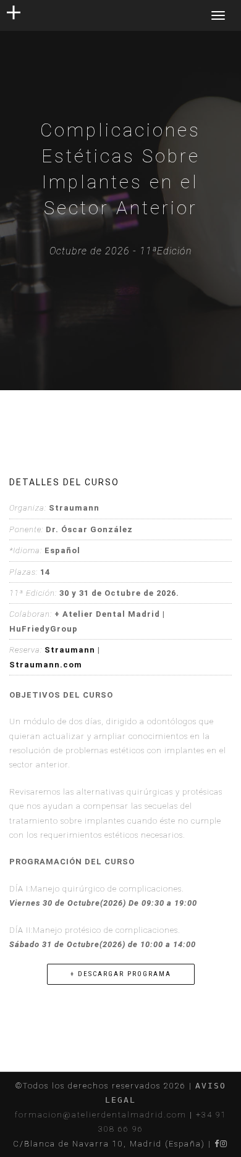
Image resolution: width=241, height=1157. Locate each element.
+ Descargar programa (120, 974)
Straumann (69, 649)
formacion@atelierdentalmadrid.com (101, 1114)
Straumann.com (45, 664)
